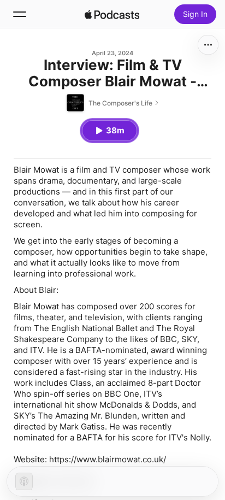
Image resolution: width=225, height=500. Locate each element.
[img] (111, 14)
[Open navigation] (20, 14)
